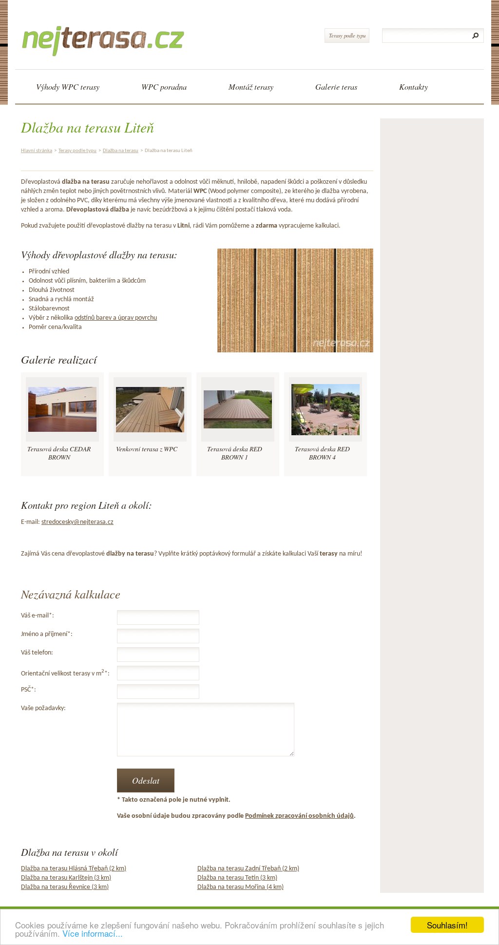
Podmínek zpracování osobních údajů (299, 816)
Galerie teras (336, 86)
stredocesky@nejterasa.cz (77, 522)
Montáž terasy (251, 86)
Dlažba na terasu (120, 151)
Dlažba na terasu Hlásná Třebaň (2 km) (73, 869)
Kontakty (413, 86)
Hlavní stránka (36, 151)
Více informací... (92, 933)
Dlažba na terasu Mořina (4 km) (240, 887)
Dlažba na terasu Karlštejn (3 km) (66, 878)
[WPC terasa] (106, 32)
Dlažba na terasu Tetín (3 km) (237, 878)
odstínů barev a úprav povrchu (116, 318)
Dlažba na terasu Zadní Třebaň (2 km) (248, 869)
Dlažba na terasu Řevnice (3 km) (65, 887)
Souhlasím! (447, 925)
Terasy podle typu (347, 35)
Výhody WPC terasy (67, 86)
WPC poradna (164, 86)
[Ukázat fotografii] (62, 409)
